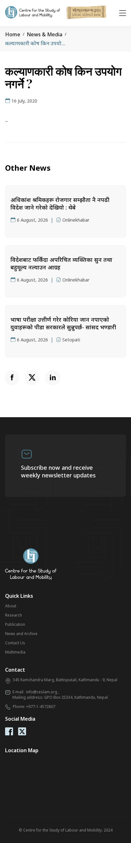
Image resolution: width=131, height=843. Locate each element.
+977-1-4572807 (40, 706)
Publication (15, 624)
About (10, 606)
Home (12, 34)
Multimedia (15, 652)
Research (13, 615)
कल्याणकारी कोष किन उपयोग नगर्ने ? (41, 43)
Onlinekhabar (75, 220)
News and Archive (21, 633)
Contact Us (15, 643)
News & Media (44, 34)
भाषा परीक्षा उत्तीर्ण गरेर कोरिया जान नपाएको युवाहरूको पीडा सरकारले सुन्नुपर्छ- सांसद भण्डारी (63, 323)
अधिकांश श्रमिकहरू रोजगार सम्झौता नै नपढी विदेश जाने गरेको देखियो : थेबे (59, 203)
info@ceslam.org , (42, 692)
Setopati (71, 340)
